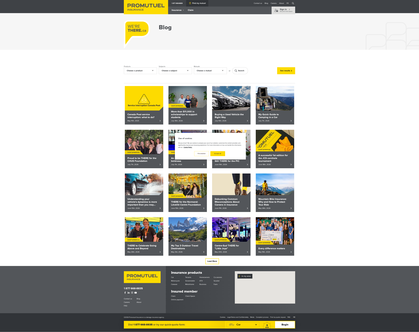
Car (172, 277)
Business (202, 284)
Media (252, 317)
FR (288, 3)
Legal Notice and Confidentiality (237, 317)
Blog (266, 3)
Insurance (176, 10)
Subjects (162, 66)
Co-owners (218, 277)
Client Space (190, 296)
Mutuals (197, 66)
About (281, 3)
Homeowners (204, 277)
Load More (212, 261)
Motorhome (189, 284)
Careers (274, 3)
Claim (190, 10)
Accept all (217, 153)
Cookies (222, 317)
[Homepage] (146, 7)
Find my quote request (278, 317)
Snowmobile (190, 281)
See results (285, 71)
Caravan (174, 284)
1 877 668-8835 (177, 3)
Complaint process (262, 317)
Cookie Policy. (188, 147)
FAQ (125, 306)
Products (127, 66)
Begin (285, 324)
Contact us (258, 3)
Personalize (202, 153)
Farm (215, 284)
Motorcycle (175, 281)
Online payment (177, 300)
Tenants (188, 277)
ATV (201, 281)
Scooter (217, 281)
